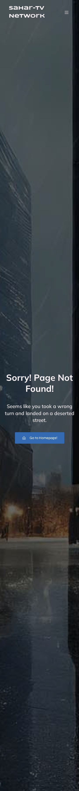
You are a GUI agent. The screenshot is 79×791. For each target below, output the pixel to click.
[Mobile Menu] (66, 12)
